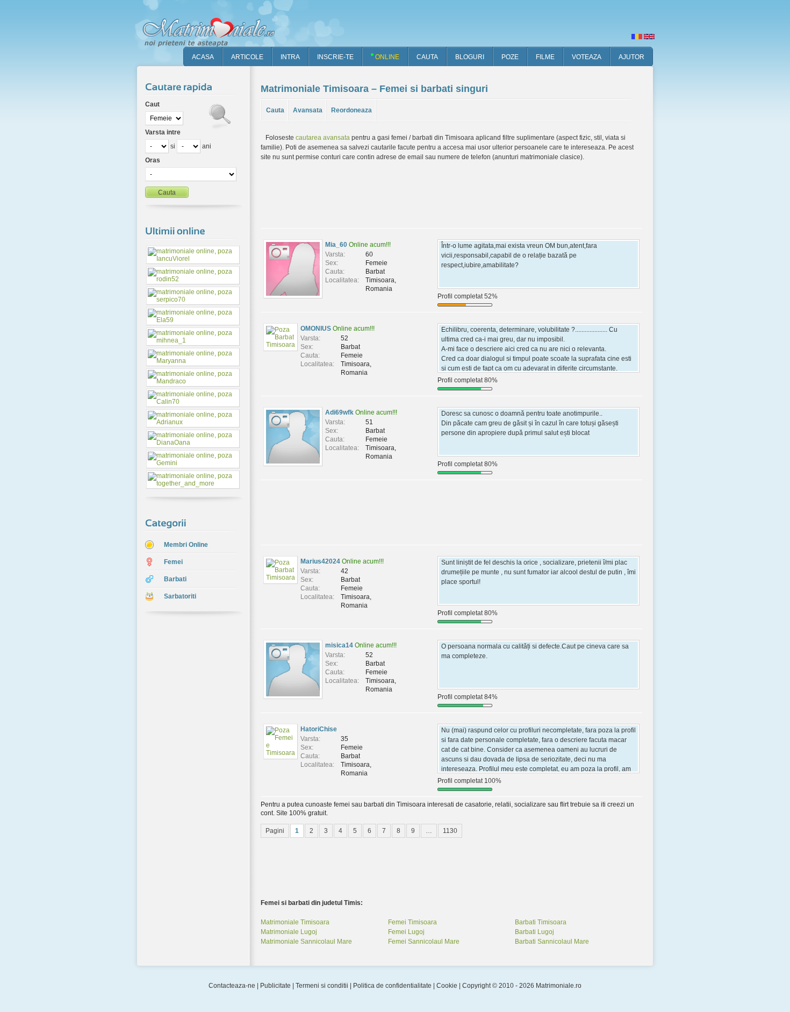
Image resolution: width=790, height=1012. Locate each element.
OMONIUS (315, 328)
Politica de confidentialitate (392, 985)
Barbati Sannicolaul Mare (552, 941)
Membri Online (186, 544)
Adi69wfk (339, 412)
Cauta (275, 110)
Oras (152, 160)
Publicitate (275, 985)
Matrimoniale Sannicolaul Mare (306, 941)
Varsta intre (163, 132)
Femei (173, 562)
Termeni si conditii (322, 985)
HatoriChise (318, 729)
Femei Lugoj (406, 932)
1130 (450, 831)
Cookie (446, 985)
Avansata (307, 110)
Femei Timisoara (412, 922)
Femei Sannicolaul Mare (423, 941)
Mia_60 (336, 244)
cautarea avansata (323, 137)
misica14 (339, 645)
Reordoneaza (351, 110)
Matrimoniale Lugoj (289, 932)
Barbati (175, 579)
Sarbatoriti (180, 596)
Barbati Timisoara (540, 922)
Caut (152, 104)
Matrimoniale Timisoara (295, 922)
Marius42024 (320, 561)
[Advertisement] (185, 790)
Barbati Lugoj (534, 932)
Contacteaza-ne (232, 985)
